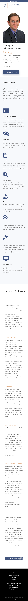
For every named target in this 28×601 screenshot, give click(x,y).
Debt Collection (7, 180)
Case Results (14, 577)
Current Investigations (14, 575)
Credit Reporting (7, 161)
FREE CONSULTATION (11, 72)
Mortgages (5, 201)
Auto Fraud (6, 223)
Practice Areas (14, 574)
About (14, 572)
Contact (14, 579)
